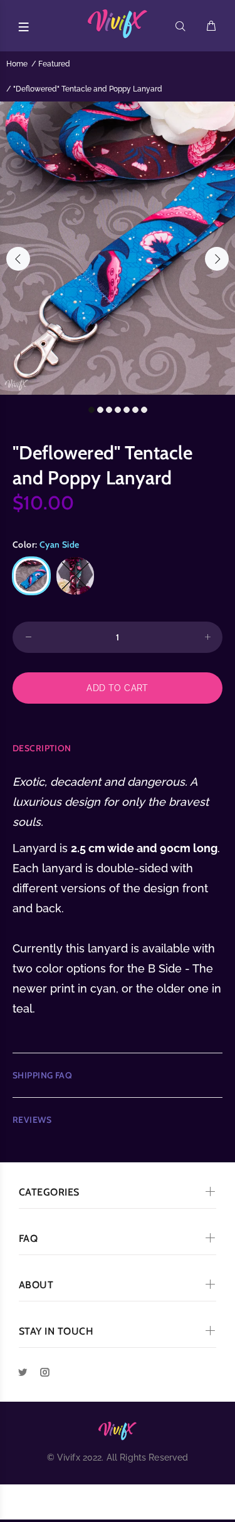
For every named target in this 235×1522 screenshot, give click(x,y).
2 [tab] (100, 410)
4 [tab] (118, 410)
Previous (18, 259)
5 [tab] (126, 410)
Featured (54, 64)
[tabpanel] (117, 248)
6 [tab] (135, 410)
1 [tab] (91, 410)
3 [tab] (109, 410)
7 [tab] (144, 410)
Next (217, 259)
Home (17, 64)
